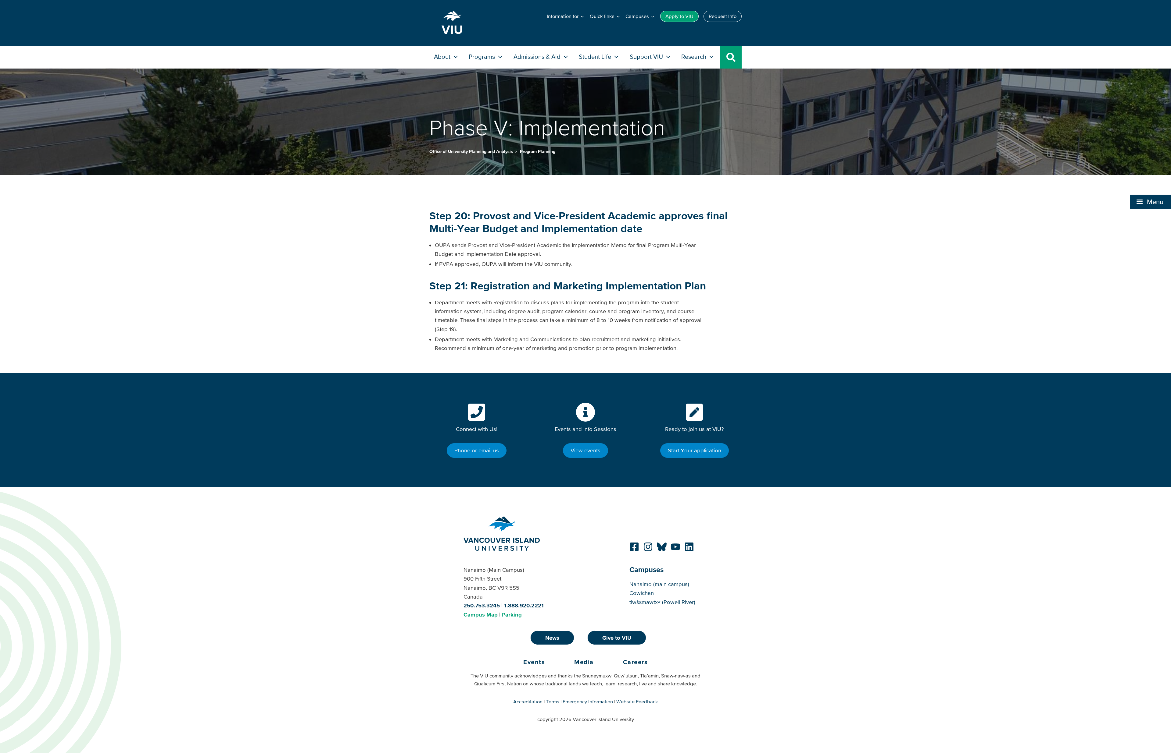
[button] (1150, 202)
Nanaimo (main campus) (659, 584)
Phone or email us (476, 450)
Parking (512, 614)
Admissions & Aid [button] (538, 56)
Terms (552, 701)
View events (585, 450)
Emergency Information (588, 701)
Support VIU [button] (647, 56)
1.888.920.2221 (524, 605)
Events (534, 662)
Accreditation (528, 701)
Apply (679, 16)
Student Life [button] (596, 56)
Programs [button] (482, 56)
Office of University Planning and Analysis (471, 151)
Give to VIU (616, 638)
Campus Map (481, 614)
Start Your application (694, 450)
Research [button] (694, 56)
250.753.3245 (482, 605)
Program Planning (537, 151)
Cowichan (641, 593)
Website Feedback (637, 701)
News (552, 638)
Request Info (722, 16)
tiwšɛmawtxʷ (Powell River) (662, 602)
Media (584, 662)
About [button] (443, 56)
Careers (635, 662)
